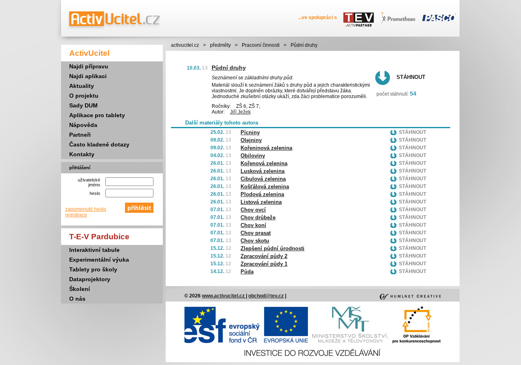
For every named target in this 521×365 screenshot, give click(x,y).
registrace (76, 215)
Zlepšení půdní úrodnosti (272, 248)
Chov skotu (255, 241)
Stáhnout (410, 77)
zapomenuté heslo (85, 209)
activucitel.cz (185, 45)
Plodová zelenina (262, 194)
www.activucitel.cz (224, 296)
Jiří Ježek (240, 112)
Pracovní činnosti (261, 45)
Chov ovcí (253, 210)
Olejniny (251, 140)
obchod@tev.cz (266, 296)
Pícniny (250, 132)
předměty (220, 45)
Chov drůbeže (258, 217)
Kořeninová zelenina (266, 148)
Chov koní (253, 225)
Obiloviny (253, 156)
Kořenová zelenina (264, 163)
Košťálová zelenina (265, 187)
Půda (247, 272)
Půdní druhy (229, 67)
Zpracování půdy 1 (264, 264)
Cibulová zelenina (263, 179)
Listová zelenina (261, 202)
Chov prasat (256, 233)
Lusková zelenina (263, 171)
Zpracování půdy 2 (264, 256)
